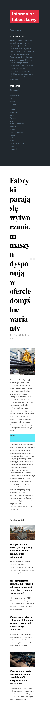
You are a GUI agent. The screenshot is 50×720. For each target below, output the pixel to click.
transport (13, 135)
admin (14, 338)
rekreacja (13, 126)
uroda (12, 138)
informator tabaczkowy (24, 16)
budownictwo (14, 95)
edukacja (13, 104)
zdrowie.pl (13, 149)
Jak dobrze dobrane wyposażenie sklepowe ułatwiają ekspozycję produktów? (21, 77)
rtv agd (12, 129)
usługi (12, 140)
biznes (12, 93)
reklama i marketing (17, 124)
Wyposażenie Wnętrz (17, 143)
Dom (11, 98)
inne (11, 107)
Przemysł (13, 118)
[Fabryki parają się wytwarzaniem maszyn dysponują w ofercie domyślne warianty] (22, 361)
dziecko (12, 101)
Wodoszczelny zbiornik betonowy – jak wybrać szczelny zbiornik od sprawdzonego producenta (22, 60)
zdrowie (12, 146)
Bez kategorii (14, 90)
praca (12, 115)
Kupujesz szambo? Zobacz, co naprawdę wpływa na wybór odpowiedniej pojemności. (21, 43)
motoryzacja (14, 112)
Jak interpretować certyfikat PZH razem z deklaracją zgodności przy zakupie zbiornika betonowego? (22, 51)
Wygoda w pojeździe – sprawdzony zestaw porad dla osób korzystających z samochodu (22, 68)
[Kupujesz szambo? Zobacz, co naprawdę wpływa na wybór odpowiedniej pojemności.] (22, 532)
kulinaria (13, 109)
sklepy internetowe (16, 132)
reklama (12, 121)
